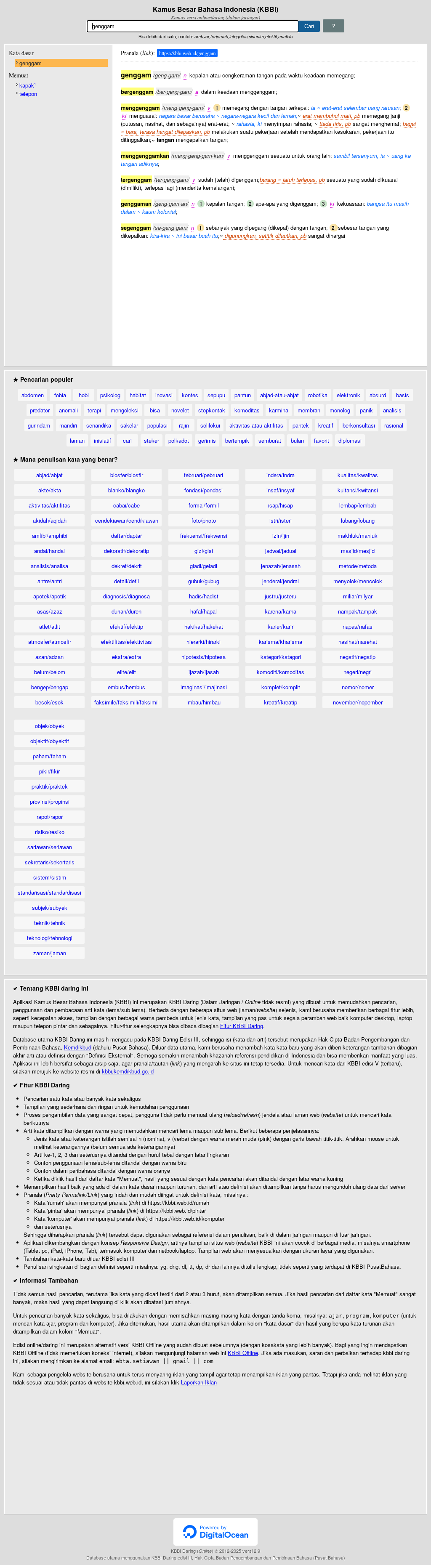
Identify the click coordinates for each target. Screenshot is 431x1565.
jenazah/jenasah (281, 566)
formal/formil (204, 505)
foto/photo (204, 520)
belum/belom (49, 672)
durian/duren (126, 611)
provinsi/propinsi (49, 801)
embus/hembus (126, 687)
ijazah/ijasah (204, 672)
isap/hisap (280, 505)
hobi (84, 395)
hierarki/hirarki (203, 642)
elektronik (348, 395)
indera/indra (280, 475)
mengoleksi (124, 410)
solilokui (210, 425)
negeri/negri (357, 672)
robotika (317, 395)
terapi (94, 410)
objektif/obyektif (49, 741)
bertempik (237, 440)
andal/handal (49, 551)
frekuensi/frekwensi (203, 535)
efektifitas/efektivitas (126, 642)
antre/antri (49, 581)
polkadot (178, 440)
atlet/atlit (49, 626)
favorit (321, 440)
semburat (269, 440)
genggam (30, 63)
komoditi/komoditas (280, 672)
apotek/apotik (49, 596)
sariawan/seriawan (49, 847)
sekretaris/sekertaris (49, 862)
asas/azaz (49, 611)
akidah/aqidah (50, 520)
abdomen (32, 395)
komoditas (247, 410)
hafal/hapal (203, 611)
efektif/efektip (126, 626)
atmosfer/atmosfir (49, 642)
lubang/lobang (358, 520)
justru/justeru (280, 596)
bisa (155, 410)
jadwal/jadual (280, 551)
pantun (242, 395)
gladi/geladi (203, 566)
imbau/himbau (203, 702)
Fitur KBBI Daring (241, 1026)
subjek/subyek (49, 907)
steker (151, 440)
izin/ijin (280, 535)
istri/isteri (280, 520)
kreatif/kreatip (280, 702)
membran (309, 410)
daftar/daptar (126, 535)
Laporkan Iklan (199, 1382)
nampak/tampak (357, 611)
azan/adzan (49, 657)
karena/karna (280, 611)
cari (127, 440)
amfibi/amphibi (49, 535)
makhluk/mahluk (358, 535)
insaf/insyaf (280, 490)
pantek (301, 425)
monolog (340, 410)
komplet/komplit (280, 687)
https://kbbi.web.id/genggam (187, 53)
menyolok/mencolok (357, 581)
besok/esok (49, 702)
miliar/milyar (357, 596)
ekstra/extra (126, 657)
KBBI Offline (243, 1353)
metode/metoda (358, 566)
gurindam (39, 425)
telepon (28, 94)
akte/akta (49, 490)
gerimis (207, 440)
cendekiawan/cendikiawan (126, 520)
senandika (98, 425)
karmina (278, 410)
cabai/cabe (126, 505)
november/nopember (358, 702)
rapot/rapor (50, 817)
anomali (68, 410)
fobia (60, 395)
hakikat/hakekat (203, 626)
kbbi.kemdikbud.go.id (128, 1071)
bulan (297, 440)
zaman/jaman (49, 953)
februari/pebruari (203, 475)
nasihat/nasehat (357, 642)
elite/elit (126, 672)
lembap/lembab (357, 505)
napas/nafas (357, 626)
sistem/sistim (49, 877)
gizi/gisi (203, 551)
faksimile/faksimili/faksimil (126, 702)
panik (366, 410)
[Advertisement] (269, 298)
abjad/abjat (49, 475)
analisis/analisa (49, 566)
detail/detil (126, 581)
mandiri (68, 425)
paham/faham (49, 756)
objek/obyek (49, 726)
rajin (184, 425)
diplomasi (350, 440)
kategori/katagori (281, 657)
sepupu (216, 395)
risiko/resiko (49, 832)
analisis (392, 410)
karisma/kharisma (280, 642)
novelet (180, 410)
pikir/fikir (49, 771)
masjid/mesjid (358, 551)
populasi (157, 425)
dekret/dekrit (127, 566)
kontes (190, 395)
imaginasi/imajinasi (204, 687)
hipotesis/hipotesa (203, 657)
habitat (138, 395)
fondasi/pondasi (203, 490)
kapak (27, 85)
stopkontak (211, 410)
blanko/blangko (126, 490)
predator (40, 410)
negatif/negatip (357, 657)
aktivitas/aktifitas (49, 505)
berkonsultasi (359, 425)
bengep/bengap (49, 687)
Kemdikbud (77, 1047)
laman (77, 440)
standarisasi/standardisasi (49, 892)
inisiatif (102, 440)
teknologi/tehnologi (49, 938)
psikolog (110, 395)
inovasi (164, 395)
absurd (378, 395)
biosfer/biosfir (126, 475)
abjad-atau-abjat (279, 395)
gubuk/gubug (203, 581)
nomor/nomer (358, 687)
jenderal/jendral (280, 581)
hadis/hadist (203, 596)
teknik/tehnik (49, 923)
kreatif (325, 425)
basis (402, 395)
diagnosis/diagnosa (126, 596)
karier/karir (280, 626)
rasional (393, 425)
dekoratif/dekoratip (126, 551)
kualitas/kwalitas (358, 475)
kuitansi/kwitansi (358, 490)
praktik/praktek (50, 786)
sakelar (129, 425)
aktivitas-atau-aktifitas (256, 425)
